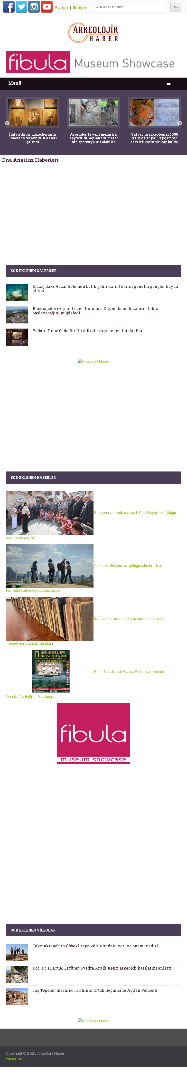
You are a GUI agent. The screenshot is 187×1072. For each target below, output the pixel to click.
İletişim (80, 7)
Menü (14, 83)
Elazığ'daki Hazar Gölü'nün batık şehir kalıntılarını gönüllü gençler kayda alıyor (105, 288)
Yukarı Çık (14, 1059)
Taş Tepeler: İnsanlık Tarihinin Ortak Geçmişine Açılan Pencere (95, 990)
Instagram (34, 6)
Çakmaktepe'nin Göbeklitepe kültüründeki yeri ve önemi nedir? (95, 945)
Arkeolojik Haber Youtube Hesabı (47, 6)
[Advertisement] (93, 204)
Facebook (9, 6)
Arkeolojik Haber (50, 1053)
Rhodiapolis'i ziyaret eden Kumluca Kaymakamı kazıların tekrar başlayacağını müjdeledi (96, 310)
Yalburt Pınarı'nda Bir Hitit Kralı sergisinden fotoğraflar (87, 330)
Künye (61, 7)
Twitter (21, 6)
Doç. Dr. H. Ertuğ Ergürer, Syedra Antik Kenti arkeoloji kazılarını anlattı (102, 968)
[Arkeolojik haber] (93, 31)
